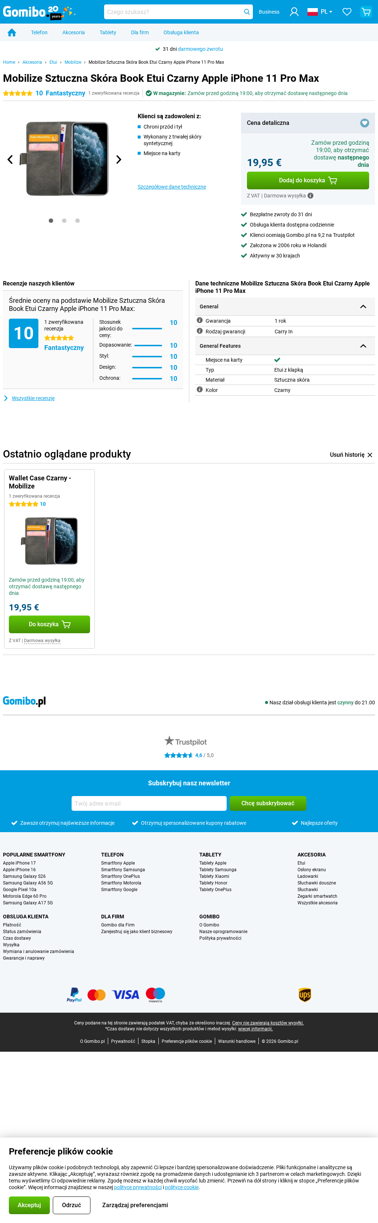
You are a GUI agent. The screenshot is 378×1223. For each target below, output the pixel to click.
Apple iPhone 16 (19, 869)
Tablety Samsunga (218, 869)
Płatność (12, 925)
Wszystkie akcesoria (318, 902)
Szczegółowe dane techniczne (172, 187)
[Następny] (118, 159)
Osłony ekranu (312, 869)
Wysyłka (11, 944)
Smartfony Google (119, 889)
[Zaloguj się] (294, 12)
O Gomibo (209, 925)
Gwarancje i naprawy (24, 958)
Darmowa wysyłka (42, 640)
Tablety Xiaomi (214, 876)
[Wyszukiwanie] (247, 12)
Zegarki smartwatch (317, 896)
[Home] (12, 32)
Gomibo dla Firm (118, 925)
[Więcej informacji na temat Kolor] (200, 389)
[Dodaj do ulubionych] (364, 123)
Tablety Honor (213, 883)
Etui (53, 62)
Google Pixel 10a (20, 889)
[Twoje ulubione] (347, 12)
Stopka (148, 1041)
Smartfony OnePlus (120, 876)
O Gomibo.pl (92, 1041)
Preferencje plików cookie (187, 1041)
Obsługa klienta (181, 32)
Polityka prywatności (220, 938)
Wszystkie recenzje (33, 398)
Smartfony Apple (118, 863)
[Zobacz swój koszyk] (366, 12)
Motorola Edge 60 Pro (25, 896)
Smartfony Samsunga (123, 869)
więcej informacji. (255, 1028)
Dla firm (140, 32)
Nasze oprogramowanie (223, 931)
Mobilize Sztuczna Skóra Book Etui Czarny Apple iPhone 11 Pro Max (156, 62)
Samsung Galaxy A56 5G (28, 883)
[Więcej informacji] (310, 196)
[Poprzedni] (10, 159)
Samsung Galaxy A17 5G (28, 902)
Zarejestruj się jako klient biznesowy (136, 931)
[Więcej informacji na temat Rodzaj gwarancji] (200, 331)
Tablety (108, 32)
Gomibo (209, 916)
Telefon (39, 32)
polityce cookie (182, 1187)
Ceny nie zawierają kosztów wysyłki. (268, 1023)
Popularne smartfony (34, 855)
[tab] (51, 220)
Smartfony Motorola (121, 883)
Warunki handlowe (236, 1041)
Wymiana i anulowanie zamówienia (38, 951)
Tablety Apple (212, 863)
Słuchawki (308, 889)
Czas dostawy (17, 938)
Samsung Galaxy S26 (24, 876)
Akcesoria (73, 32)
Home (9, 62)
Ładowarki (308, 876)
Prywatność (123, 1041)
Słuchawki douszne (317, 883)
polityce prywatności (138, 1187)
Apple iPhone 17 (19, 863)
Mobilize (73, 62)
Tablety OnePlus (215, 889)
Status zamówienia (22, 931)
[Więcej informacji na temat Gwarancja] (200, 320)
